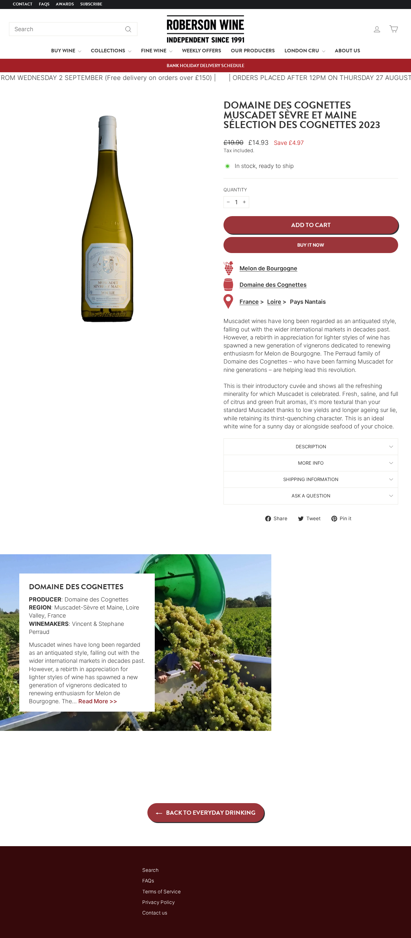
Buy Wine (63, 51)
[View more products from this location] (228, 301)
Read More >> (97, 701)
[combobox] (73, 29)
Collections (109, 51)
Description (311, 446)
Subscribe (91, 4)
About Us (347, 51)
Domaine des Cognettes (273, 284)
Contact (22, 4)
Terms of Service (161, 892)
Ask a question (311, 495)
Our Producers (253, 51)
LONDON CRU (302, 51)
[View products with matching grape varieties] (228, 268)
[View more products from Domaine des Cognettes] (228, 284)
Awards (65, 4)
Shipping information (310, 479)
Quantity (235, 189)
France (249, 301)
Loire (274, 301)
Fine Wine (154, 51)
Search (150, 870)
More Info (311, 463)
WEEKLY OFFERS (201, 51)
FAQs (44, 4)
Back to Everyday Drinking (210, 812)
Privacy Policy (158, 902)
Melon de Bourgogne (268, 268)
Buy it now (310, 245)
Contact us (154, 913)
